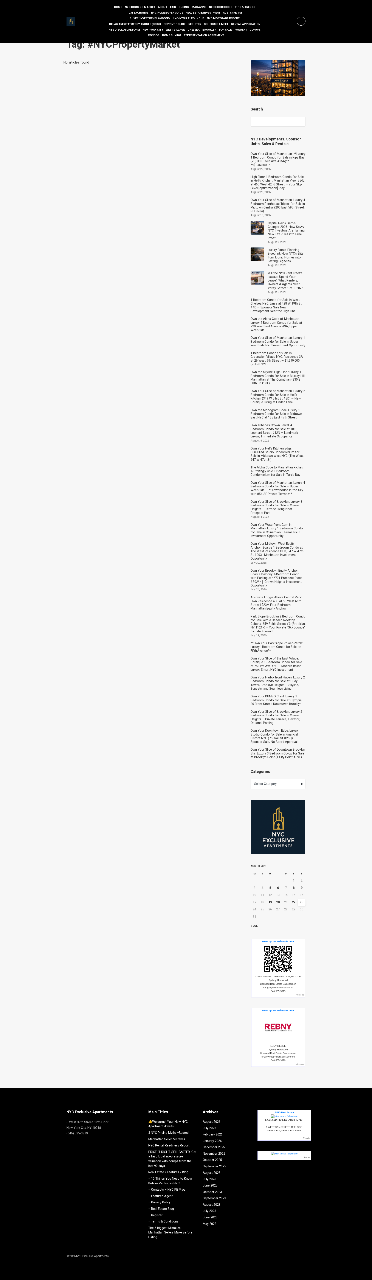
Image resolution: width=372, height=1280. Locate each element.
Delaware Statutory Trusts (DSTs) (135, 24)
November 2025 (214, 1154)
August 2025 (211, 1173)
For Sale (225, 29)
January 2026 (212, 1141)
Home (118, 7)
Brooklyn (209, 29)
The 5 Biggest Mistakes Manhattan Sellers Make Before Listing (170, 1232)
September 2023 (214, 1198)
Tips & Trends (245, 7)
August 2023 (211, 1205)
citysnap (300, 1064)
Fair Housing (179, 7)
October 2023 (212, 1192)
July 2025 (209, 1179)
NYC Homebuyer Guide (167, 12)
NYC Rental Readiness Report (168, 1145)
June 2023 (210, 1217)
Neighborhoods (220, 7)
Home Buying (171, 35)
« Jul (254, 925)
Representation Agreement (204, 35)
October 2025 (212, 1160)
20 (278, 902)
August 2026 (211, 1122)
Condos (153, 35)
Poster (307, 1157)
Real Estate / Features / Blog (168, 1172)
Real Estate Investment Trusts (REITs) (214, 12)
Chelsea (194, 29)
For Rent (240, 29)
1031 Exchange (137, 12)
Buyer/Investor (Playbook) (150, 18)
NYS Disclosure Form (124, 29)
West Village (175, 29)
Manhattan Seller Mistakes (166, 1139)
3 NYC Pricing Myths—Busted (168, 1133)
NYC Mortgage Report (223, 18)
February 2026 (213, 1134)
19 (270, 902)
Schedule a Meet (216, 24)
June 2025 (210, 1185)
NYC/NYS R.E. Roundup (188, 18)
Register (194, 24)
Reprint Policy (175, 24)
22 (293, 902)
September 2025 (214, 1166)
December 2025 (214, 1147)
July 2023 (209, 1211)
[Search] (300, 122)
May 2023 (209, 1224)
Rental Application (245, 24)
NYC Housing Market (140, 7)
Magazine (199, 7)
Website (300, 995)
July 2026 (209, 1128)
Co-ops (255, 29)
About (162, 7)
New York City (153, 29)
